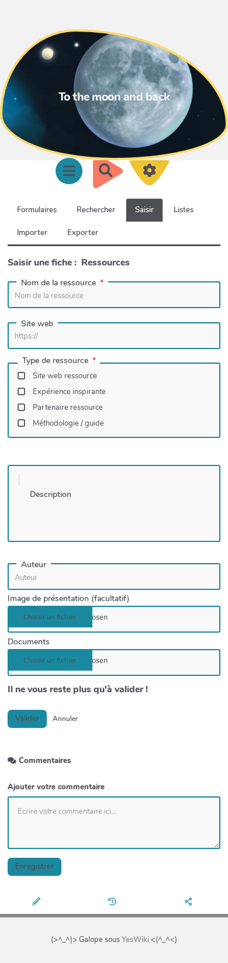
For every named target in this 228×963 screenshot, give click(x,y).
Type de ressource (55, 361)
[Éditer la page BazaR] (38, 903)
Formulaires (37, 210)
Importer (32, 232)
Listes (184, 210)
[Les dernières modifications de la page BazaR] (114, 903)
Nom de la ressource (58, 283)
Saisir (144, 210)
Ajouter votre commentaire (56, 787)
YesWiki (135, 939)
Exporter (82, 232)
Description (50, 495)
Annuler (65, 718)
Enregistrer (34, 866)
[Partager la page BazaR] (190, 903)
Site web (37, 324)
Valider (27, 718)
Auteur (33, 565)
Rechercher (96, 210)
